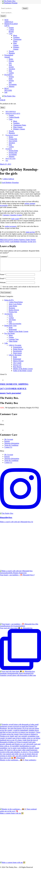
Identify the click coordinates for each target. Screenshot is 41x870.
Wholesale (14, 379)
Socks (11, 316)
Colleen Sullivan (8, 179)
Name (2, 274)
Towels (11, 51)
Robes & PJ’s (9, 300)
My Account (8, 439)
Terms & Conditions (11, 445)
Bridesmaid (13, 329)
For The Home (9, 333)
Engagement (17, 347)
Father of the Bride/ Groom (22, 371)
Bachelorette (17, 351)
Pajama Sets (11, 62)
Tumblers (16, 37)
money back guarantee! (10, 393)
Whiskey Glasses (16, 48)
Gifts (6, 343)
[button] (20, 424)
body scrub (15, 219)
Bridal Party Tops (10, 325)
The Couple (17, 363)
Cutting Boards (11, 30)
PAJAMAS (8, 75)
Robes (11, 59)
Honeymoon (17, 353)
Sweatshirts (13, 84)
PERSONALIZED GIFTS (13, 113)
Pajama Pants (11, 78)
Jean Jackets (11, 66)
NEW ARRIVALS (8, 21)
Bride (11, 327)
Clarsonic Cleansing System (12, 215)
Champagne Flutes (19, 125)
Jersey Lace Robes (15, 304)
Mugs (15, 35)
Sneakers (12, 69)
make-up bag (30, 232)
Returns (7, 441)
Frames (11, 28)
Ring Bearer (17, 367)
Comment (4, 256)
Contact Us (8, 447)
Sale (5, 92)
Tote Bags (12, 320)
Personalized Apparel (8, 56)
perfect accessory (11, 226)
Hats (10, 71)
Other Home (13, 341)
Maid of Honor (18, 361)
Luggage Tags (14, 339)
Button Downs (14, 310)
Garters (11, 73)
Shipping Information (11, 443)
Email (2, 278)
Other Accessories (15, 323)
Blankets (12, 53)
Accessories (8, 314)
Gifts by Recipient (15, 355)
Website (2, 282)
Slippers (11, 86)
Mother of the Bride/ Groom (18, 331)
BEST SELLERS (8, 89)
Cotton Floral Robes (16, 302)
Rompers (12, 308)
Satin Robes (13, 306)
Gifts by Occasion (15, 345)
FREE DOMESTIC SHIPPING (14, 384)
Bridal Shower (18, 349)
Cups (10, 33)
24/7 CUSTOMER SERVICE (13, 388)
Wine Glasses (15, 44)
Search (25, 8)
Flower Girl (17, 365)
